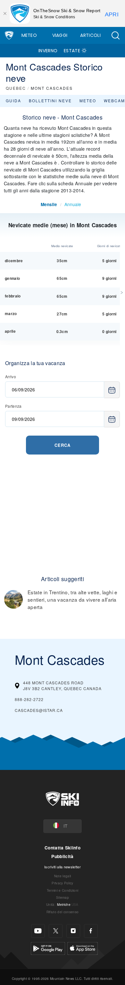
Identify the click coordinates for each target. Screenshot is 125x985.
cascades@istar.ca (39, 710)
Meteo (29, 35)
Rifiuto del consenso (62, 911)
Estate (72, 50)
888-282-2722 (29, 699)
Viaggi (60, 35)
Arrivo (10, 376)
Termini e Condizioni (62, 890)
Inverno (47, 50)
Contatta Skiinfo (62, 848)
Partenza (13, 406)
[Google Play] (48, 947)
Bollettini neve (50, 100)
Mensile (49, 204)
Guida (13, 100)
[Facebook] (91, 931)
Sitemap (62, 897)
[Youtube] (38, 931)
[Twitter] (56, 931)
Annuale (72, 204)
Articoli (90, 35)
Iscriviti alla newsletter (62, 866)
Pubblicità (62, 856)
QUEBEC (16, 88)
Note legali (62, 875)
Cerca (62, 445)
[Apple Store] (82, 947)
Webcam (114, 100)
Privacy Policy (62, 883)
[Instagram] (73, 931)
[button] (115, 35)
